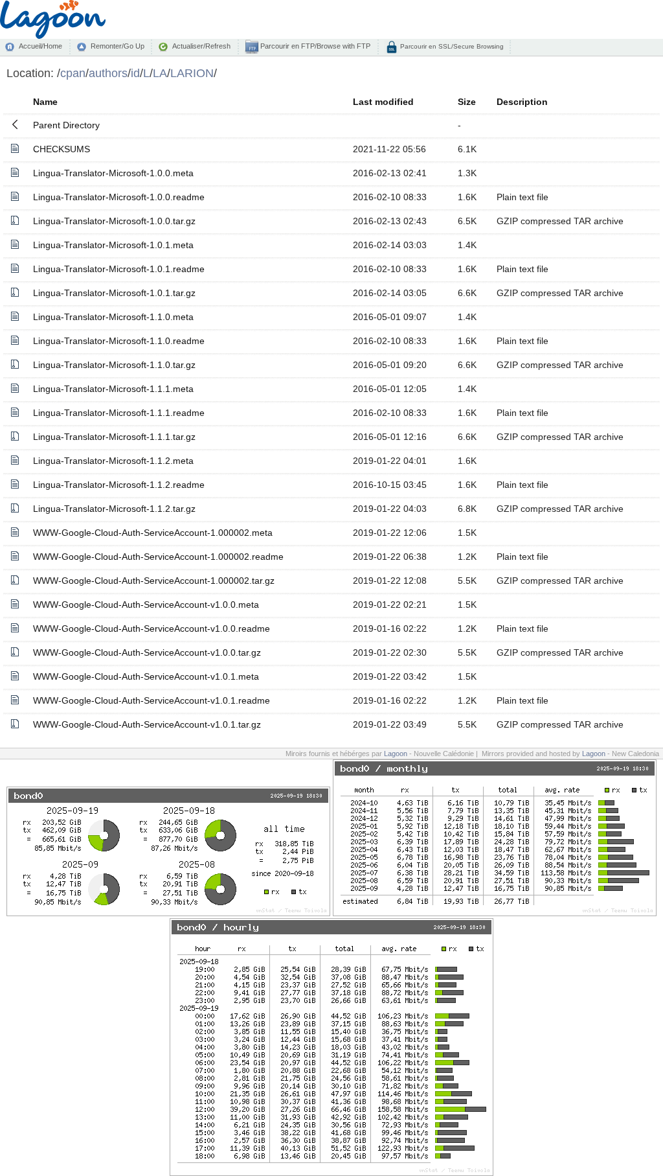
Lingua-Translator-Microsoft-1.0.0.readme (119, 197)
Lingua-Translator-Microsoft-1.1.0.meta (113, 317)
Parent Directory (66, 125)
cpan (72, 73)
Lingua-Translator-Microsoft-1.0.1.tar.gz (114, 293)
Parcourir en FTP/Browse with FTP (314, 46)
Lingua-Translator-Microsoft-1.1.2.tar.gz (114, 508)
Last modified (383, 102)
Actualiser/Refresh (201, 46)
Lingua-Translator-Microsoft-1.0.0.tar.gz (114, 221)
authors (108, 73)
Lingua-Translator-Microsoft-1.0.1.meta (113, 245)
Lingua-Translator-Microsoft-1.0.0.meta (113, 173)
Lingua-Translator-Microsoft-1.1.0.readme (119, 341)
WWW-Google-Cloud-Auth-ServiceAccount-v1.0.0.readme (151, 628)
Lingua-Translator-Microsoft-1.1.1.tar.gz (114, 437)
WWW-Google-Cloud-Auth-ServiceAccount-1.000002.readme (158, 556)
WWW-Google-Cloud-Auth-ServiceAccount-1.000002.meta (153, 532)
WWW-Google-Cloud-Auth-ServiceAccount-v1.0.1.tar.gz (147, 724)
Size (467, 102)
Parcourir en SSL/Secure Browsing (451, 46)
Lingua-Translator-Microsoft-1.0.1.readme (119, 269)
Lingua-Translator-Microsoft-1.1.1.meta (113, 389)
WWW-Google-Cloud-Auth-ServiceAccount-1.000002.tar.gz (154, 580)
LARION (192, 73)
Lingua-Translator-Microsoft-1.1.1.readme (119, 413)
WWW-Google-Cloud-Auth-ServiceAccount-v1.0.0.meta (146, 604)
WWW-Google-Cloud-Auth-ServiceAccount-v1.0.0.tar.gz (147, 652)
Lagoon (395, 753)
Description (522, 102)
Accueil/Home (40, 46)
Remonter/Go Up (117, 46)
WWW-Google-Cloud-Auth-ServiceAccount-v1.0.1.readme (151, 700)
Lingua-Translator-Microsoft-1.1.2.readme (119, 484)
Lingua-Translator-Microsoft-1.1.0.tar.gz (114, 365)
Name (45, 102)
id (135, 73)
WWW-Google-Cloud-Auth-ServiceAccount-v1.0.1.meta (146, 676)
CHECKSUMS (61, 149)
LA (160, 73)
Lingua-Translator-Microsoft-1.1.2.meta (113, 460)
